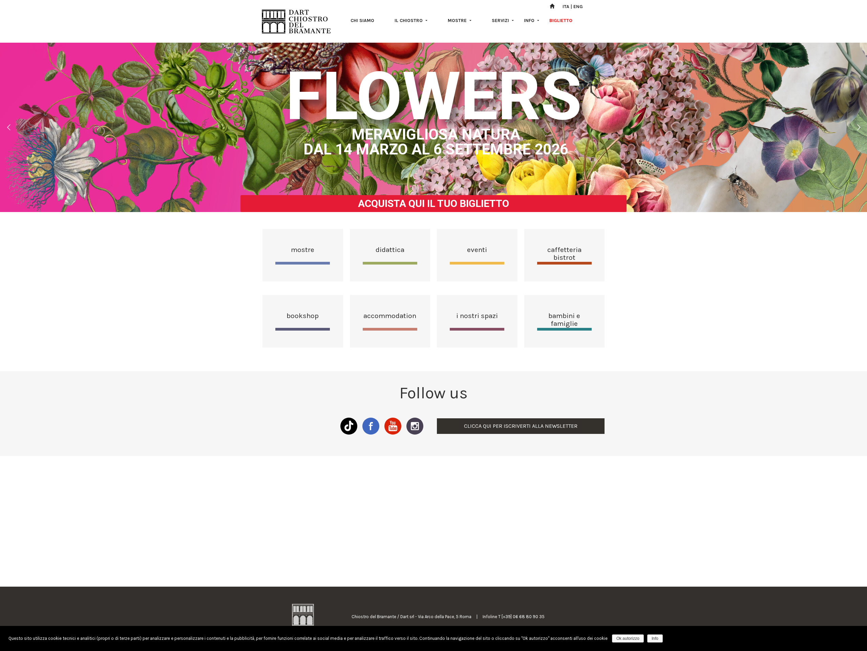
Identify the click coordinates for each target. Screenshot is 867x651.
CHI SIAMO (362, 20)
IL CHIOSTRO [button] (409, 20)
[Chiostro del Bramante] (296, 21)
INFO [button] (530, 20)
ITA (566, 6)
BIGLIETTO (560, 20)
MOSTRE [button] (458, 20)
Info (655, 638)
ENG (578, 6)
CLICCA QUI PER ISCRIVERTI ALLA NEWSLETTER (520, 426)
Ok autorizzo (627, 638)
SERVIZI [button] (501, 20)
